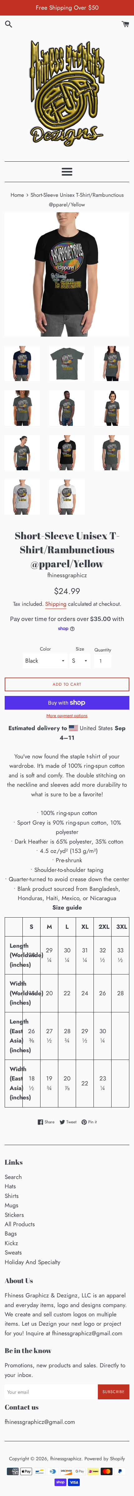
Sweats (13, 1252)
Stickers (14, 1215)
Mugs (11, 1205)
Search (13, 1177)
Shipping (55, 604)
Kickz (11, 1243)
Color (45, 649)
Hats (10, 1186)
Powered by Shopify (104, 1458)
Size (80, 649)
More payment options (67, 715)
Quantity (102, 650)
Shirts (12, 1196)
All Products (20, 1224)
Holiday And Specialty (32, 1262)
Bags (11, 1233)
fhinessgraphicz (65, 1458)
